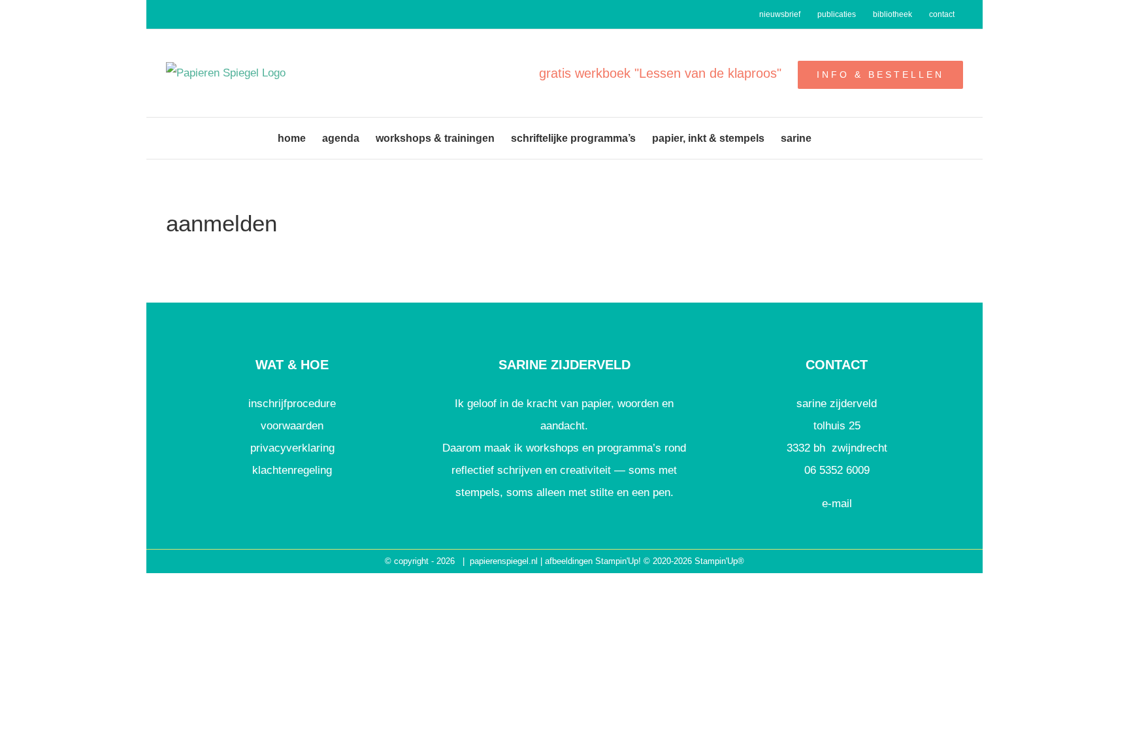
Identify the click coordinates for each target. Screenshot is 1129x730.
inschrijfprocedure (292, 403)
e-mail (837, 503)
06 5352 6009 (837, 470)
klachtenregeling (292, 470)
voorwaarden (292, 426)
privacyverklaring (292, 448)
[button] (832, 138)
